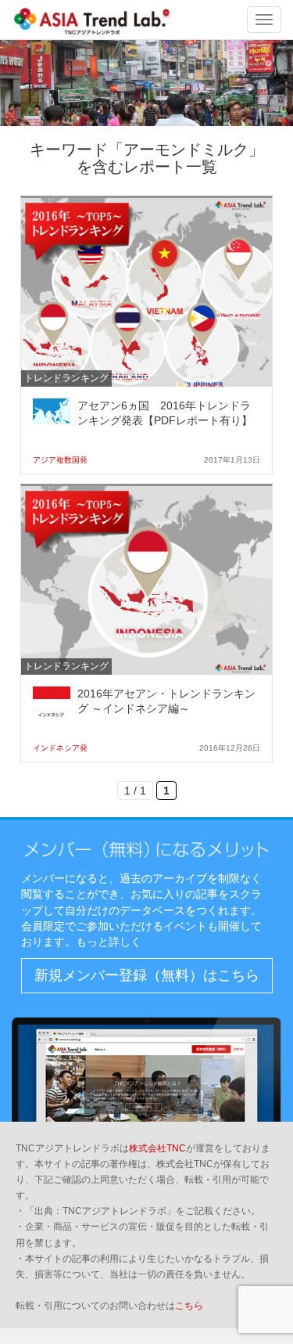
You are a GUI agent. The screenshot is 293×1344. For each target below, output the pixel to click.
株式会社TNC (157, 1148)
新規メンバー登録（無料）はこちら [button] (146, 975)
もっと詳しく (108, 941)
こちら (189, 1305)
